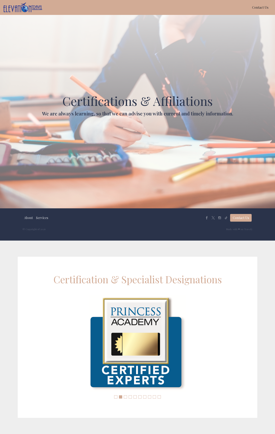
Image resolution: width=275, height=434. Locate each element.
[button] (28, 218)
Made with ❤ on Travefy (239, 229)
